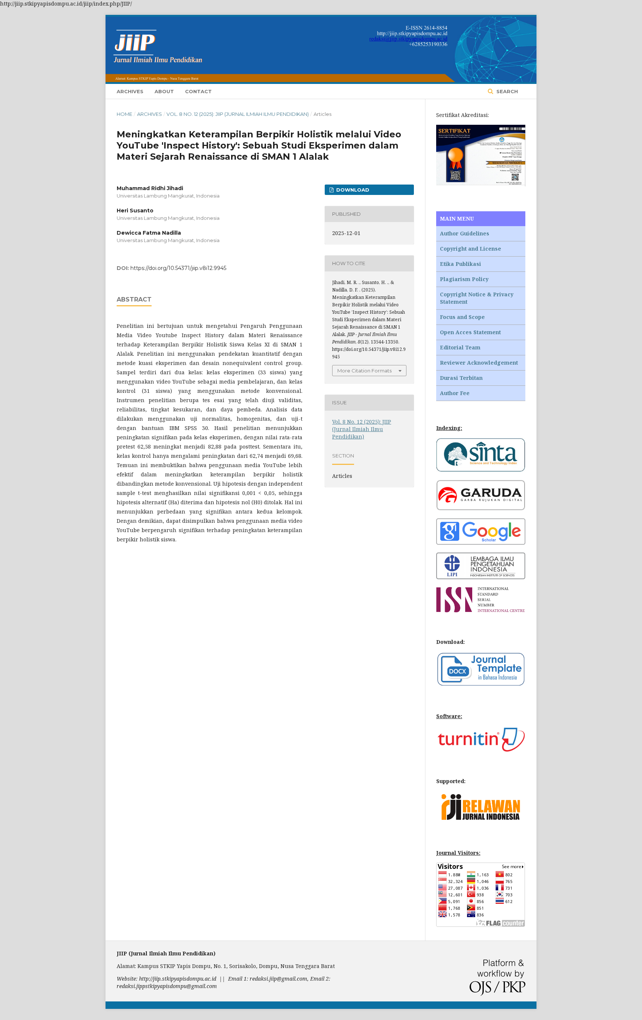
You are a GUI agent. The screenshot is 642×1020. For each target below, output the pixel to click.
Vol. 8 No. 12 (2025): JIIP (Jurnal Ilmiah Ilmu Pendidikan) (237, 114)
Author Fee (455, 393)
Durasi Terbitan (461, 377)
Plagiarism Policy (464, 279)
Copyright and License (470, 248)
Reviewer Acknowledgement (479, 362)
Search (506, 91)
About (164, 91)
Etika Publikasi (460, 263)
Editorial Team (460, 347)
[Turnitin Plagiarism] (480, 749)
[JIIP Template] (480, 684)
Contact (198, 91)
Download (352, 190)
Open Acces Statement (470, 332)
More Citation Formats (364, 371)
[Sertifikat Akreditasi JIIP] (480, 184)
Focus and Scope (462, 316)
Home (124, 114)
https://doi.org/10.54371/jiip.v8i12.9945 (178, 268)
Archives (130, 91)
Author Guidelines (464, 233)
